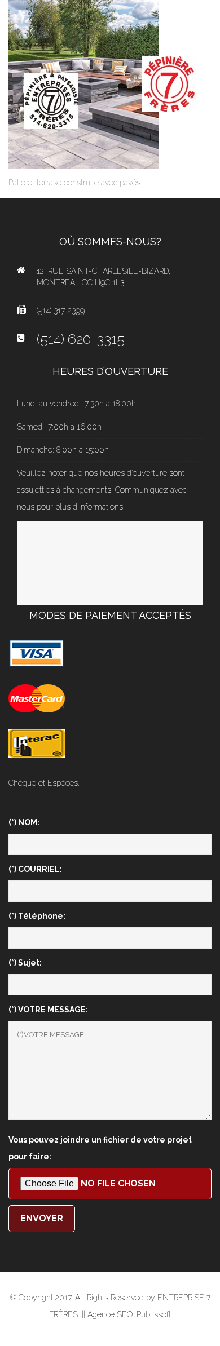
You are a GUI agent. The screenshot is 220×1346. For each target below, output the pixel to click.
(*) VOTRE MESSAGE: (48, 1009)
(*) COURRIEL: (35, 869)
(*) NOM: (23, 822)
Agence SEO (110, 1314)
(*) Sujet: (25, 962)
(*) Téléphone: (36, 915)
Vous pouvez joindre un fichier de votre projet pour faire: (100, 1148)
